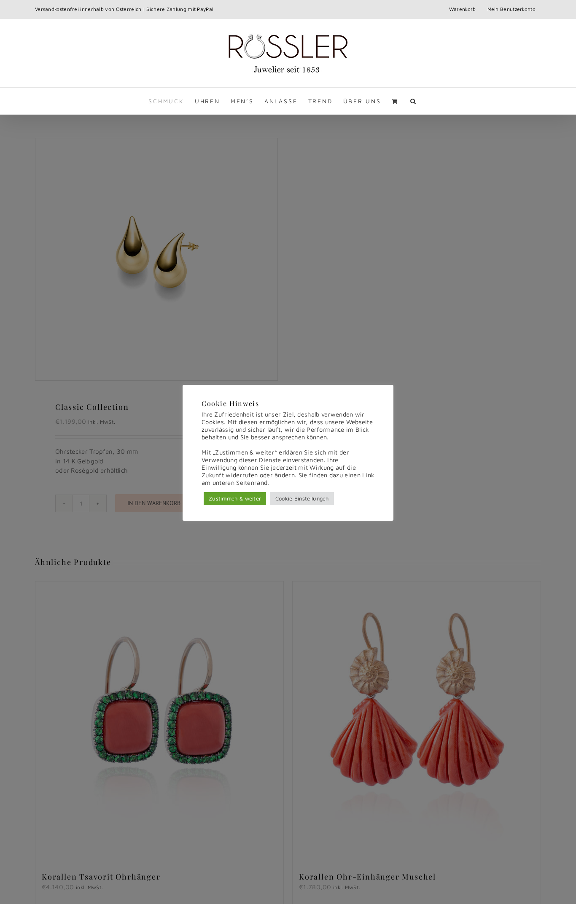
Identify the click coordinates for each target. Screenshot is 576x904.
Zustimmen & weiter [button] (235, 498)
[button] (413, 101)
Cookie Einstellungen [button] (302, 498)
